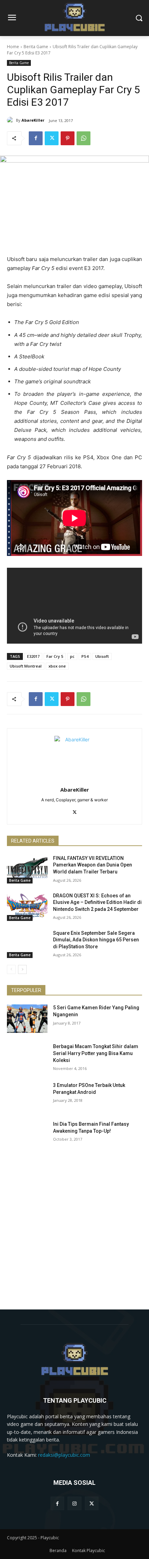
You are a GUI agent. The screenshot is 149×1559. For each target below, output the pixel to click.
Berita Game (36, 47)
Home (13, 47)
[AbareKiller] (11, 120)
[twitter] (74, 810)
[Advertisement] (74, 1234)
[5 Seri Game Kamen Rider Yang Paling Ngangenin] (27, 1018)
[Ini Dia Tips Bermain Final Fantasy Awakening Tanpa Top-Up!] (27, 1135)
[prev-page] (11, 969)
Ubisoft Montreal (26, 666)
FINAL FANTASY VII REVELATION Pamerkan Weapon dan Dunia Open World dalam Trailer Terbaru (92, 864)
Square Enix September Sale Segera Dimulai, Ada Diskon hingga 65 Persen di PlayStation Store (96, 939)
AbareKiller (32, 120)
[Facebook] (36, 138)
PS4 (84, 656)
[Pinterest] (67, 138)
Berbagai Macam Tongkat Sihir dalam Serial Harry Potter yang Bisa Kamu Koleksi (95, 1053)
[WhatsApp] (83, 138)
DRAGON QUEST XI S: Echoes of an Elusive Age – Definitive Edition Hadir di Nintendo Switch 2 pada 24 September (97, 902)
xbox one (57, 666)
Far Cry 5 (54, 656)
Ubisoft (102, 656)
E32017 (33, 656)
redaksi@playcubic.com (64, 1455)
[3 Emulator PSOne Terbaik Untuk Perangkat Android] (27, 1096)
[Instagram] (74, 1503)
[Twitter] (52, 138)
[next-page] (22, 969)
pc (72, 656)
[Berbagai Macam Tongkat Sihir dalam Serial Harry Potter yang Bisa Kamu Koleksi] (27, 1057)
